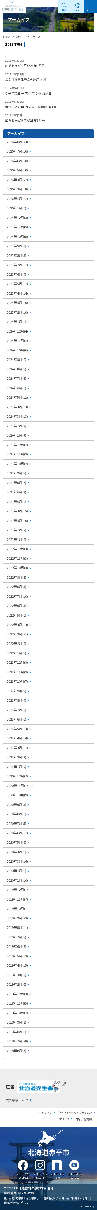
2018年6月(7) (16, 1050)
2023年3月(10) (17, 520)
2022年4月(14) (17, 624)
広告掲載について (17, 1100)
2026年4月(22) (17, 179)
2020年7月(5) (16, 823)
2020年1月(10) (17, 880)
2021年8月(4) (16, 700)
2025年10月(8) (17, 236)
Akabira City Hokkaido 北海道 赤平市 (13, 6)
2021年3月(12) (17, 747)
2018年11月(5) (17, 1003)
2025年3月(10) (17, 302)
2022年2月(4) (16, 643)
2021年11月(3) (17, 671)
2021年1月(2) (16, 766)
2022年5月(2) (16, 615)
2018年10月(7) (17, 1012)
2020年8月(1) (16, 813)
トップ (6, 36)
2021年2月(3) (16, 757)
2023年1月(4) (16, 539)
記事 (18, 36)
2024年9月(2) (16, 359)
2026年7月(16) (17, 151)
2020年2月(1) (16, 870)
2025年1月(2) (16, 321)
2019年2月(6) (16, 984)
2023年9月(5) (16, 473)
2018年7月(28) (17, 1041)
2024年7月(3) (16, 378)
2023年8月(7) (16, 482)
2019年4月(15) (17, 965)
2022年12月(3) (17, 548)
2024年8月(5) (16, 369)
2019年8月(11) (17, 927)
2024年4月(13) (17, 406)
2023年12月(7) (17, 444)
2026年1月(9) (16, 207)
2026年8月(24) (17, 141)
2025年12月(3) (17, 217)
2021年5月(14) (17, 728)
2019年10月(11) (18, 908)
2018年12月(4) (17, 993)
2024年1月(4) (16, 435)
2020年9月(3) (16, 804)
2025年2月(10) (17, 312)
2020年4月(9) (16, 851)
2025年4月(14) (17, 293)
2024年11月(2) (17, 340)
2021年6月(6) (16, 719)
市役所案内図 (84, 1119)
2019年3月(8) (16, 974)
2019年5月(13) (17, 955)
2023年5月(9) (16, 501)
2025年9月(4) (16, 245)
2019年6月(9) (16, 946)
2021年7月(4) (16, 709)
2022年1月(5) (16, 653)
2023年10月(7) (17, 463)
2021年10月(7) (17, 681)
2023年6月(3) (16, 491)
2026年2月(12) (17, 198)
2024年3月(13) (17, 416)
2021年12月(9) (17, 662)
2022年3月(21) (17, 634)
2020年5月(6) (16, 842)
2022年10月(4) (17, 567)
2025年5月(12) (17, 283)
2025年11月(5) (17, 226)
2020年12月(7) (17, 775)
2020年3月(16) (17, 861)
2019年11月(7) (17, 899)
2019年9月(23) (17, 918)
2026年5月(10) (17, 170)
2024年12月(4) (17, 331)
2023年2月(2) (16, 529)
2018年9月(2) (16, 1022)
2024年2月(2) (16, 425)
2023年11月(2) (17, 454)
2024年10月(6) (17, 350)
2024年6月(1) (16, 387)
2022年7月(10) (17, 596)
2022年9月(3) (16, 577)
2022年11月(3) (17, 558)
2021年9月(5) (16, 690)
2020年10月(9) (17, 794)
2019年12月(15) (18, 889)
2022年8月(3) (16, 586)
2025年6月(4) (16, 274)
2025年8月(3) (16, 255)
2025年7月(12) (17, 264)
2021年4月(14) (17, 738)
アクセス (64, 1119)
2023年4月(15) (17, 510)
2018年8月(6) (16, 1031)
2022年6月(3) (16, 605)
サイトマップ (44, 1113)
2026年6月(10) (17, 160)
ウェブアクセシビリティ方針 (75, 1113)
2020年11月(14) (18, 785)
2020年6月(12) (17, 832)
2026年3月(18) (17, 188)
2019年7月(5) (16, 937)
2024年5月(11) (17, 397)
